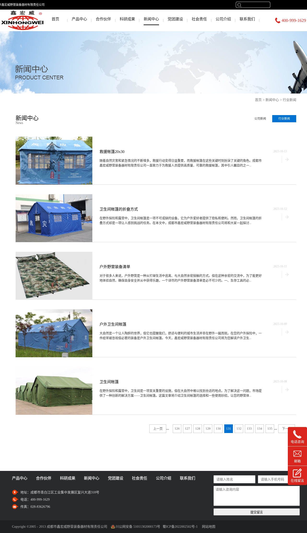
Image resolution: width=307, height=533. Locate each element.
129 (208, 428)
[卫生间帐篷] (54, 369)
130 (218, 428)
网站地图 (207, 526)
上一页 (158, 428)
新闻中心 (272, 100)
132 (239, 428)
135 (269, 428)
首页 (55, 19)
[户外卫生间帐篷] (54, 311)
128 (197, 428)
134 (259, 428)
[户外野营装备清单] (54, 254)
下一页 (286, 428)
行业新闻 (289, 100)
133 (249, 428)
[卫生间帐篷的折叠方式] (54, 196)
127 (187, 428)
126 (177, 428)
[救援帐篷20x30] (54, 139)
